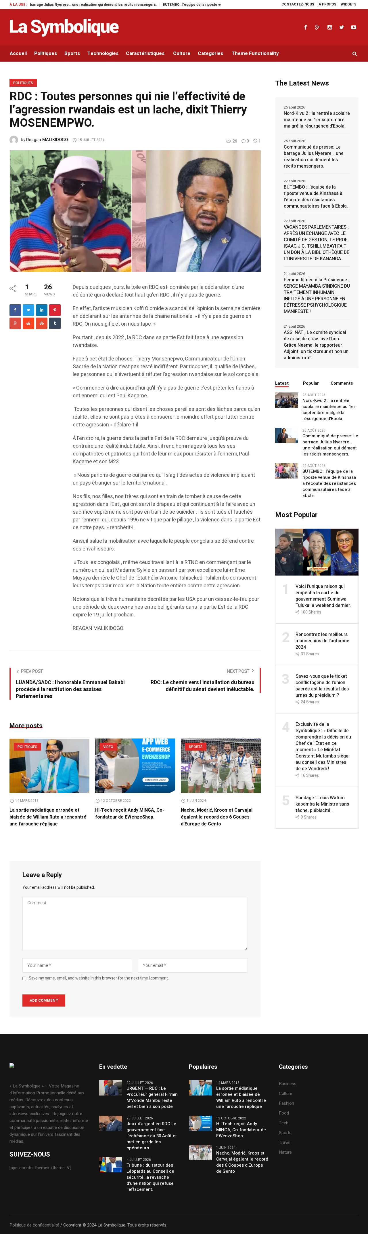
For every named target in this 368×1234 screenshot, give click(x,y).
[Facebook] (305, 27)
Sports (196, 746)
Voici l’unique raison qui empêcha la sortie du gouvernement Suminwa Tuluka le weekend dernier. (323, 596)
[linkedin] (41, 310)
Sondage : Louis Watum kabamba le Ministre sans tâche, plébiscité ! (322, 804)
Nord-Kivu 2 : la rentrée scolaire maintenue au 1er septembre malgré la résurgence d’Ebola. (317, 120)
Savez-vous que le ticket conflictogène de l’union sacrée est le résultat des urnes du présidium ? (322, 686)
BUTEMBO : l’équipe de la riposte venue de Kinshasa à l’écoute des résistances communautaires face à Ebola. (211, 4)
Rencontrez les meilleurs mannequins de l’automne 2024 (322, 641)
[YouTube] (353, 27)
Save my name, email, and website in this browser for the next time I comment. (99, 978)
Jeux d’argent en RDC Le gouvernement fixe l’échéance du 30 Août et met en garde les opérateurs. (151, 1136)
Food (284, 1113)
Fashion (286, 1103)
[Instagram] (329, 27)
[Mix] (41, 323)
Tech (283, 1123)
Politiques (23, 83)
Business (287, 1084)
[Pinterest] (55, 310)
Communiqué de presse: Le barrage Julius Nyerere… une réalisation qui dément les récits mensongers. (314, 157)
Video (108, 746)
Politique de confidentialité (34, 1225)
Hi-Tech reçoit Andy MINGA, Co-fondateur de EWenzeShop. (129, 814)
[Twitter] (341, 27)
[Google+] (317, 27)
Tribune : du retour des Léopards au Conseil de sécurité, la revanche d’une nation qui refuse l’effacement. (150, 1177)
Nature (285, 1152)
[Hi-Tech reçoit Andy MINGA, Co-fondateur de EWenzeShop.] (135, 765)
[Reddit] (28, 323)
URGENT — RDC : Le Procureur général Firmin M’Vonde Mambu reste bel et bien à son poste (152, 1097)
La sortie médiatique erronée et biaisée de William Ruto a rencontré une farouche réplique (48, 817)
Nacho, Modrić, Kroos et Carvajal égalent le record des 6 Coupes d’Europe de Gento (216, 817)
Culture (285, 1093)
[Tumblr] (55, 323)
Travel (284, 1142)
